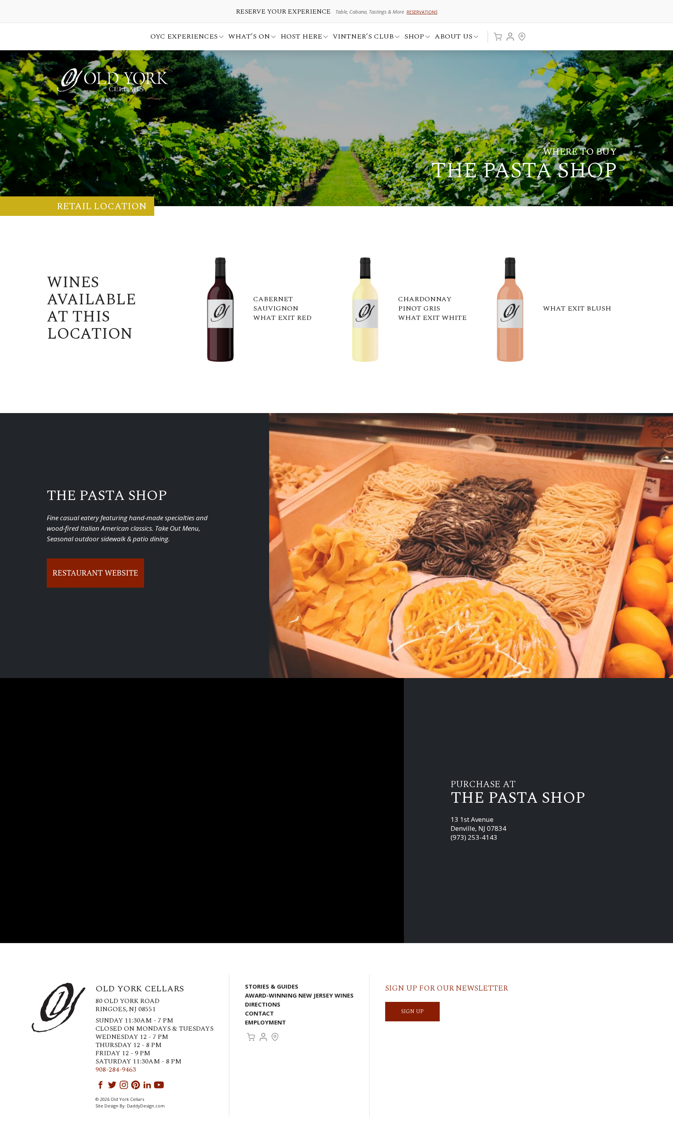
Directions (262, 1004)
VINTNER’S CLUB (361, 37)
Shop (412, 37)
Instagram (124, 1085)
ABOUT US (451, 37)
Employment (265, 1022)
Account (510, 36)
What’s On (247, 37)
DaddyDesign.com (146, 1106)
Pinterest (135, 1085)
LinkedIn (147, 1085)
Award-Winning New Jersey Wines (299, 995)
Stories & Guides (271, 986)
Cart (498, 36)
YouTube (159, 1085)
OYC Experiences (182, 37)
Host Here (299, 37)
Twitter (112, 1085)
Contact (259, 1013)
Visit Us (522, 36)
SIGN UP (412, 1011)
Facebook (100, 1085)
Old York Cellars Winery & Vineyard (112, 80)
